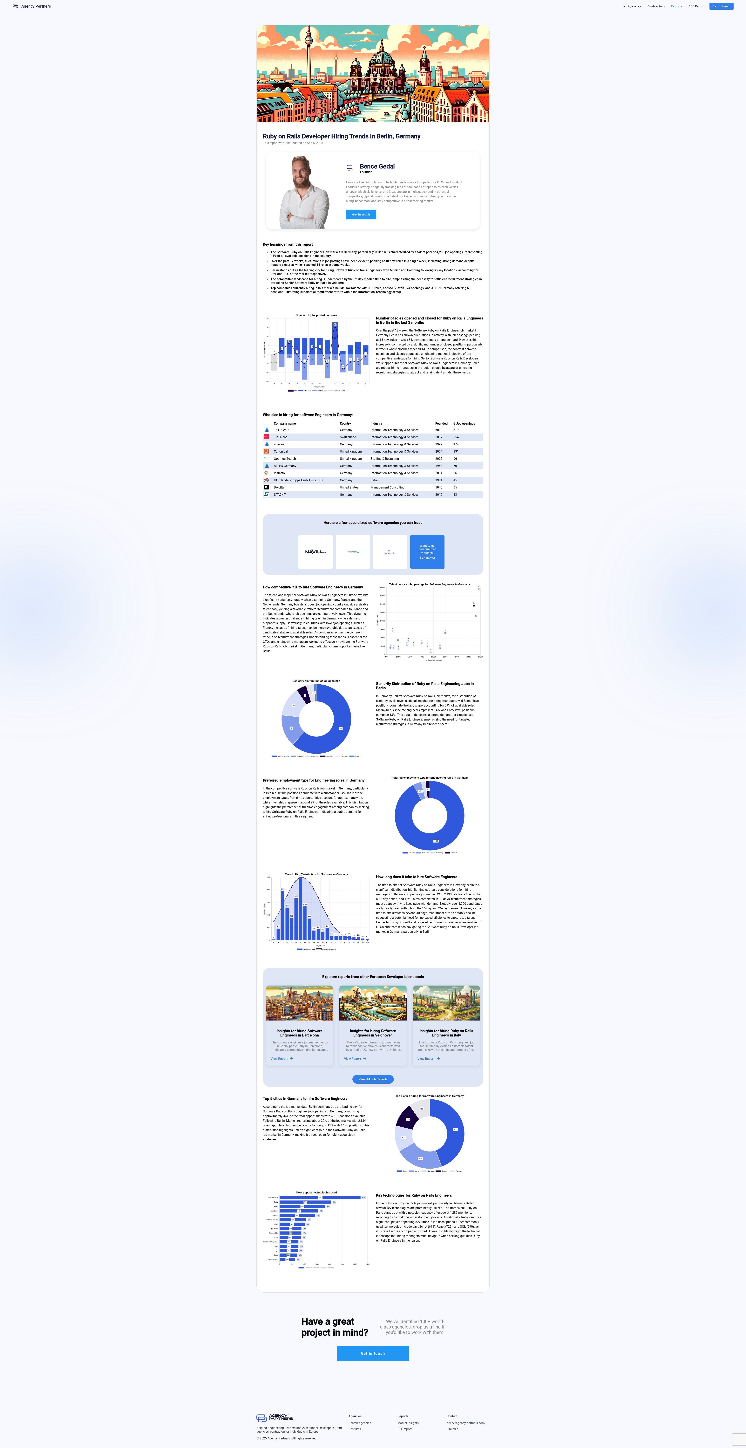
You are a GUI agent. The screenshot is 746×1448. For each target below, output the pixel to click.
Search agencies (360, 1423)
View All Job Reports (373, 1079)
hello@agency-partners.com (466, 1423)
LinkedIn (452, 1429)
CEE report (404, 1429)
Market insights (408, 1423)
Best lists (355, 1429)
